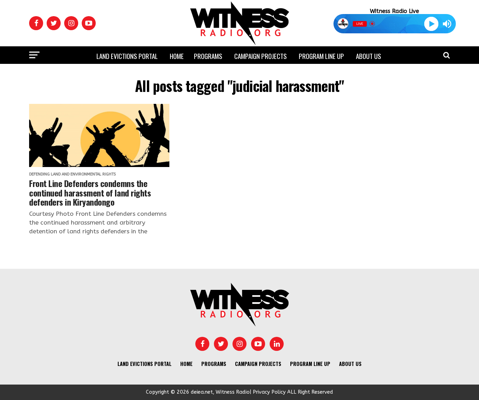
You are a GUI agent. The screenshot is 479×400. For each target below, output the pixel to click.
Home (177, 56)
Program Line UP (321, 56)
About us (368, 56)
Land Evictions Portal (127, 56)
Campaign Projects (260, 56)
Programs (208, 56)
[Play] (431, 24)
